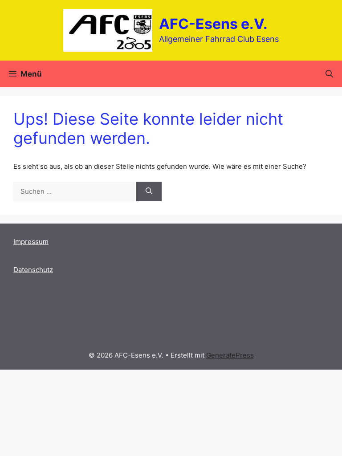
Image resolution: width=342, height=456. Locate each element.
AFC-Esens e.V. (213, 24)
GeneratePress (230, 355)
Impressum (31, 241)
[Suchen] (149, 192)
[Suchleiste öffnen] (329, 74)
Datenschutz (33, 269)
